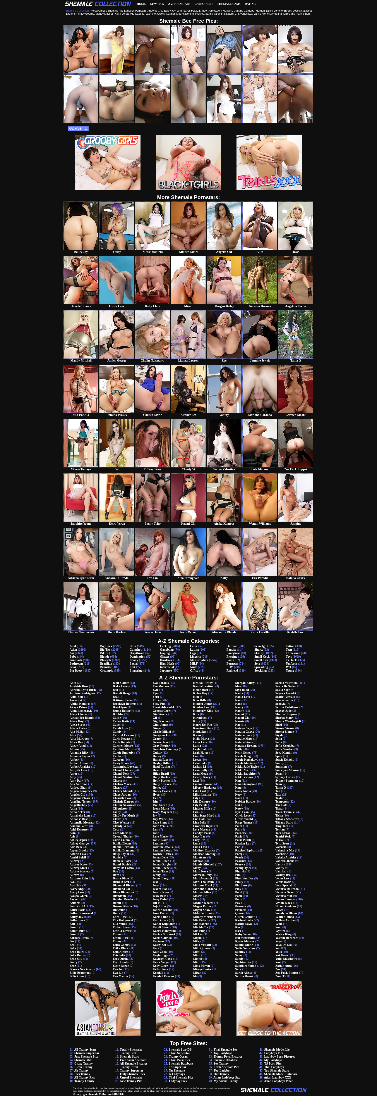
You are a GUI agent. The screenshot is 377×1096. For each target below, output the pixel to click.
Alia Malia (77, 731)
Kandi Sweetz (162, 927)
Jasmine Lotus (162, 850)
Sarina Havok (244, 976)
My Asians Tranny (226, 1081)
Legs (193, 653)
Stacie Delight (284, 759)
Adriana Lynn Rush (83, 689)
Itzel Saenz (160, 805)
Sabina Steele (244, 944)
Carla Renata (121, 742)
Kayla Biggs (160, 955)
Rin (237, 927)
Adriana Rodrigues (82, 693)
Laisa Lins (200, 742)
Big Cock (106, 646)
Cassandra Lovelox (125, 766)
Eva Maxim (120, 976)
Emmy (117, 941)
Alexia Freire (78, 728)
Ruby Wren (243, 934)
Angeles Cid (77, 794)
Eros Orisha (121, 958)
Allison (74, 749)
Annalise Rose (79, 819)
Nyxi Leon (242, 812)
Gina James (160, 724)
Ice (154, 798)
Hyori (156, 794)
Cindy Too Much (124, 815)
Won (278, 927)
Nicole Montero (245, 763)
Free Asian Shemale (133, 1060)
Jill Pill (157, 903)
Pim (238, 875)
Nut (237, 805)
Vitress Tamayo (285, 899)
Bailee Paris (77, 910)
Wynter (280, 930)
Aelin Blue (76, 696)
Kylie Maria (201, 738)
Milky (197, 941)
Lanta (197, 745)
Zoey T (279, 976)
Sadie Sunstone (245, 948)
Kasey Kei (159, 944)
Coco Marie (120, 833)
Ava (72, 882)
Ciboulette (120, 808)
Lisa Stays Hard (203, 815)
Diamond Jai (121, 889)
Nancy (239, 707)
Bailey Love (77, 920)
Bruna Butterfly (123, 710)
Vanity (279, 868)
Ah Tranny (81, 1070)
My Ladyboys (273, 1060)
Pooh (238, 896)
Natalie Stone (244, 742)
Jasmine (158, 843)
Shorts (258, 649)
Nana (238, 703)
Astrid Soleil (78, 857)
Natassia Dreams (246, 745)
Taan (278, 784)
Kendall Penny (203, 682)
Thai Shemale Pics (181, 1077)
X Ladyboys (177, 1074)
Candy (117, 731)
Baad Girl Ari (79, 906)
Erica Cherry (121, 944)
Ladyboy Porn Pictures (279, 1056)
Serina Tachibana (286, 707)
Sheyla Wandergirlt (288, 721)
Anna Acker (77, 812)
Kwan (197, 735)
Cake (116, 724)
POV (229, 667)
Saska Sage (282, 689)
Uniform (291, 663)
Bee (72, 941)
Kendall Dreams (163, 976)
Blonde (104, 656)
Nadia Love (242, 696)
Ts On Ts (291, 660)
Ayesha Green (79, 896)
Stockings (260, 670)
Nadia (239, 693)
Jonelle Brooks (162, 910)
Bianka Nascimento (82, 969)
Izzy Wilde (160, 819)
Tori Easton (283, 833)
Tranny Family (84, 1081)
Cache (117, 717)
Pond (238, 892)
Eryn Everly (121, 962)
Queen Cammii (245, 917)
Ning (238, 787)
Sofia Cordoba (285, 745)
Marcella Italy (202, 875)
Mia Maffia (200, 927)
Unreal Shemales (131, 1077)
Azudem (75, 903)
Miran (197, 972)
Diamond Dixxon (124, 885)
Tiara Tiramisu (285, 812)
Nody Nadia (243, 791)
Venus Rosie (283, 882)
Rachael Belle (244, 920)
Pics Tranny (82, 1074)
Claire (117, 819)
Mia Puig (199, 930)
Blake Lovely (121, 686)
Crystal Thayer (123, 836)
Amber (74, 759)
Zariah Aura (283, 965)
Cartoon (118, 759)
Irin (155, 801)
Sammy (240, 951)
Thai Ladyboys (274, 1067)
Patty (238, 854)
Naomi (239, 714)
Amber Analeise (80, 766)
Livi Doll (199, 819)
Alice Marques (79, 738)
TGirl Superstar (179, 1053)
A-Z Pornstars (179, 3)
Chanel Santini (123, 777)
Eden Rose (120, 917)
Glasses (164, 656)
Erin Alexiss (120, 951)
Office (194, 670)
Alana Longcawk (81, 710)
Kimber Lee (201, 707)
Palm (238, 826)
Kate (156, 948)
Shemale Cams (229, 3)
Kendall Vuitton (203, 686)
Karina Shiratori (164, 934)
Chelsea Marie (122, 784)
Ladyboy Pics (178, 1081)
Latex (193, 646)
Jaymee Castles (163, 854)
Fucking (165, 646)
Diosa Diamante (123, 892)
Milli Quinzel (202, 948)
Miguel (197, 937)
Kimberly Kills (203, 710)
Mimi (196, 951)
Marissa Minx (202, 892)
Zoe (277, 969)
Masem (197, 896)
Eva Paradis (161, 682)
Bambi (74, 927)
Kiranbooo (200, 717)
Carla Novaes (121, 738)
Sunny (279, 763)
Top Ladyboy (222, 1070)
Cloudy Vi (119, 826)
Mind (196, 955)
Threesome (293, 653)
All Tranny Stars (85, 1049)
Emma (117, 934)
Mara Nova (200, 871)
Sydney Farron (285, 777)
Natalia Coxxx (244, 731)
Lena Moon (200, 773)
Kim (196, 696)
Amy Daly (76, 780)
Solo (257, 663)
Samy (239, 955)
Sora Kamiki (283, 752)
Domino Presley (123, 899)
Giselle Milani (162, 731)
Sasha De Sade (285, 686)
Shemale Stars (129, 1056)
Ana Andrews (78, 784)
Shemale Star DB (180, 1049)
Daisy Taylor (121, 854)
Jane (156, 833)
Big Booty (76, 670)
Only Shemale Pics (132, 1074)
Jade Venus (160, 826)
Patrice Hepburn (246, 850)
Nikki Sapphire (245, 773)
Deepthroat (137, 653)
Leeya (197, 759)
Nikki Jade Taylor (247, 766)
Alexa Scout (77, 724)
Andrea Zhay (78, 787)
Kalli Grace (160, 920)
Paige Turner (243, 822)
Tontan (280, 829)
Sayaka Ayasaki (285, 693)
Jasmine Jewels (163, 847)
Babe (73, 656)
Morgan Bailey (245, 682)
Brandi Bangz (122, 693)
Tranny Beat (128, 1053)
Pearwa (240, 864)
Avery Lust (77, 892)
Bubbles (118, 714)
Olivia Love (242, 815)
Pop (237, 899)
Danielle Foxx (122, 861)
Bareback (76, 660)
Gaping (165, 653)
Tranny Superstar (131, 1070)
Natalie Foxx (243, 735)
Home (141, 3)
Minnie (197, 958)
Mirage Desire (202, 969)
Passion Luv (243, 843)
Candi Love (120, 728)
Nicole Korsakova (246, 759)
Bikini (104, 653)
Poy (237, 903)
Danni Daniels (122, 864)
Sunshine (281, 766)
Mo (195, 976)
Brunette (106, 667)
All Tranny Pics (84, 1077)
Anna (73, 808)
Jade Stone (160, 822)
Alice (73, 735)
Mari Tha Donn (203, 882)
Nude (193, 667)
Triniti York (283, 836)
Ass (72, 653)
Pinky (239, 882)
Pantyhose (233, 653)
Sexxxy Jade (283, 710)
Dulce (116, 913)
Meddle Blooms (203, 903)
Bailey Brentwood (81, 913)
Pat (237, 847)
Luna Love (200, 847)
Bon (115, 689)
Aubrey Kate (78, 864)
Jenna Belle (160, 857)
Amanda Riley (79, 752)
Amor (73, 773)
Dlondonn (119, 896)
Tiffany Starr (284, 822)
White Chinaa (284, 917)
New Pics (157, 3)
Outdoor (232, 646)
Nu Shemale (177, 1070)
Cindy (117, 812)
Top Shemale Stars (276, 1070)
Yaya (278, 941)
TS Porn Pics (272, 1063)
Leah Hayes (200, 752)
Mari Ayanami (202, 878)
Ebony (134, 660)
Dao (115, 871)
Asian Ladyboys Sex (226, 1077)
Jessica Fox (160, 889)
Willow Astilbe (285, 920)
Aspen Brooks (79, 850)
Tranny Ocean (178, 1056)
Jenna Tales (160, 871)
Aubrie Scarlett (80, 871)
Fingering (136, 670)
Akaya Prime (78, 707)
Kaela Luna (160, 917)
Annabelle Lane (80, 815)
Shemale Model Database (280, 1074)
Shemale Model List (277, 1049)
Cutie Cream (121, 840)
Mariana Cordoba (205, 889)
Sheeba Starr (284, 717)
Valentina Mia (284, 850)
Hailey (157, 756)
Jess (155, 882)
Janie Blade (160, 840)
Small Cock (262, 656)
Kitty (196, 721)
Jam (155, 829)
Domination (137, 656)
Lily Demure (201, 801)
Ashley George (79, 843)
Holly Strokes (162, 784)
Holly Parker (161, 780)
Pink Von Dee (244, 878)
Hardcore (166, 660)
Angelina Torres (80, 801)
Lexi (196, 780)
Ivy (155, 815)
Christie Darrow (123, 801)
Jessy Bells (159, 896)
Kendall (158, 972)
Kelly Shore (160, 969)
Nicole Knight (244, 756)
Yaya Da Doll (284, 944)
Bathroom (76, 663)
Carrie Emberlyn (124, 752)
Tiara (279, 808)
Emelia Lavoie (122, 930)
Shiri (278, 724)
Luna (196, 843)
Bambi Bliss (77, 930)
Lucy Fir (199, 840)
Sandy (239, 958)
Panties (231, 649)
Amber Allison (79, 763)
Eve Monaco (161, 686)
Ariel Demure (78, 829)
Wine (278, 923)
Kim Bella (199, 700)
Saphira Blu (243, 962)
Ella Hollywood (123, 920)
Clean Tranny (83, 1067)
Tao (277, 791)
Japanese (166, 670)
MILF (194, 663)
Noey (238, 794)
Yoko (278, 951)
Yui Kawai (282, 955)
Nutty (239, 808)
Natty (239, 749)
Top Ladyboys (223, 1053)
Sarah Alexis (243, 972)
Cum (133, 646)
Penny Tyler (243, 868)
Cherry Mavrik (123, 791)
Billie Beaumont (80, 972)
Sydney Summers (286, 780)
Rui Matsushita (245, 937)
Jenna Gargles (162, 864)
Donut (117, 903)
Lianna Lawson (203, 784)
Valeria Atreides (285, 857)
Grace (157, 738)
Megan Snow (201, 910)
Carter (117, 756)
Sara (238, 969)
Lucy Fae (199, 836)
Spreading (261, 667)
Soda (278, 738)
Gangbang (167, 649)
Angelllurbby (78, 805)
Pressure (240, 906)
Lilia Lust (199, 791)
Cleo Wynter (121, 822)
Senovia (280, 703)
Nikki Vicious (244, 777)
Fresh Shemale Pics (226, 1067)
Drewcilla (119, 910)
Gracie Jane (160, 742)
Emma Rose (121, 937)
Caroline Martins (124, 749)
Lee (195, 756)
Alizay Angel (78, 745)
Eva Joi (118, 969)
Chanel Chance (123, 770)
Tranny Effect (129, 1067)
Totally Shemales (131, 1049)
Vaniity (280, 864)
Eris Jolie (119, 955)
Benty (73, 962)
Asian (73, 649)
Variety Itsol (283, 875)
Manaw (198, 861)
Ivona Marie (161, 808)
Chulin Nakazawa (124, 805)
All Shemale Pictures (133, 1063)
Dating (250, 3)
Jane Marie (160, 836)
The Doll (281, 805)
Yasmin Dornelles (286, 937)
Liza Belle (199, 822)
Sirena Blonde (284, 731)
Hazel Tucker (161, 766)
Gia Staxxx (160, 714)
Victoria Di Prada (287, 889)
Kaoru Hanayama (165, 930)
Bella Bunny (78, 955)
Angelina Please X (81, 798)
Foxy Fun (159, 703)
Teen (289, 649)
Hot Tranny (221, 1074)
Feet (132, 667)
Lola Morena (201, 829)
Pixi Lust (241, 885)
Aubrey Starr (78, 868)
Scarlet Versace (285, 696)
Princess (240, 910)
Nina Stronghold (246, 784)
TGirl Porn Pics (179, 1060)
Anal (73, 646)
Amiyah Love (78, 770)
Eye (155, 693)
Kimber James (202, 703)
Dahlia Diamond (124, 850)
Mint (196, 962)
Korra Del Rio (202, 724)
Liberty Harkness (204, 787)
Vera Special (283, 885)
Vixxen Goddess (285, 906)
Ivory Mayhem (162, 812)
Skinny (259, 653)
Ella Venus (120, 923)
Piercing (231, 656)
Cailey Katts (121, 721)
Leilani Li (199, 766)
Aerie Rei (76, 700)
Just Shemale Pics (86, 1056)
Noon (238, 798)
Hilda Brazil (161, 773)
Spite (278, 756)
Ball (72, 923)
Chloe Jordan (122, 794)
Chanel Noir (121, 773)
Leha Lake (200, 763)
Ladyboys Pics (273, 1053)
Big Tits (105, 649)
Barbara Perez (79, 937)
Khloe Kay (200, 693)
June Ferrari (161, 913)
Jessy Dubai (160, 899)
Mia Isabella (201, 923)
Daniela (118, 857)
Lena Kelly (200, 770)
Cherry (117, 787)
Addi (73, 682)
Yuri (278, 962)
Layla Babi (200, 749)
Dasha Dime (121, 878)
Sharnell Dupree (286, 714)
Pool (229, 660)
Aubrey (74, 861)
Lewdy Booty (201, 777)
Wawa (279, 910)
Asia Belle (76, 847)
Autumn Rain (79, 878)
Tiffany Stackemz (287, 819)
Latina (194, 649)
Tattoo (290, 646)
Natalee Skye (243, 728)
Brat (116, 696)
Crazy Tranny (83, 1063)
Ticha (279, 815)
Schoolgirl (261, 646)
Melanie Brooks (203, 913)
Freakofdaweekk (164, 707)
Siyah (279, 735)
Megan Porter (202, 906)
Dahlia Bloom (122, 843)
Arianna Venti (79, 826)
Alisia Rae (76, 742)
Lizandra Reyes (203, 826)
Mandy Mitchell (203, 864)
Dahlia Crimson (123, 847)
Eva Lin (118, 972)
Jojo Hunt (159, 906)
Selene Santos (284, 700)
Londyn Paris (202, 833)
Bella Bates (77, 951)
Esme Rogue (121, 965)
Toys (289, 656)
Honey (157, 787)
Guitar (157, 752)
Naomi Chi (242, 717)
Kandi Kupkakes (164, 923)
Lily (195, 798)
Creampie (106, 670)
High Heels (167, 663)
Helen (156, 770)
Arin (73, 833)
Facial (134, 663)
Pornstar (232, 663)
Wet (288, 667)
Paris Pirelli (243, 840)
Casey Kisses (121, 763)
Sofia (278, 742)
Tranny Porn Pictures (228, 1056)
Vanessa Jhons (284, 861)
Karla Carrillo (162, 937)
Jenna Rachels (162, 868)
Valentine (281, 854)
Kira (196, 714)
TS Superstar (177, 1067)
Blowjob (105, 660)
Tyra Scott (282, 843)
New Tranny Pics (131, 1081)
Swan (279, 773)
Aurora (74, 875)
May (196, 899)
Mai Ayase (199, 857)
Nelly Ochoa (243, 752)
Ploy (238, 889)
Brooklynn (120, 707)
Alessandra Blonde (82, 717)
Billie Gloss (77, 976)
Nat (237, 724)
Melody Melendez (204, 917)
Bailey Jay (76, 917)
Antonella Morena (82, 822)
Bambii (74, 934)
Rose (238, 930)
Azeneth (75, 899)
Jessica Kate (161, 892)
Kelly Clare (160, 965)
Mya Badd (242, 689)
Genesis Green (162, 710)
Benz (73, 965)
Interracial (167, 667)
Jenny (157, 875)
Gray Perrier (161, 745)
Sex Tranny (221, 1063)
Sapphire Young (245, 965)
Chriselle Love (122, 798)
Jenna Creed (161, 861)
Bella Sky (76, 958)
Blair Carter (121, 682)
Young (290, 670)
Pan (237, 829)
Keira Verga (161, 962)
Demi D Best (121, 882)
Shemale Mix (83, 1060)
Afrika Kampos (80, 703)
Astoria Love (78, 854)
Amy (73, 777)
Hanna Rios (160, 759)
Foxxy (157, 700)
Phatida (240, 871)
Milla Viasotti (202, 944)
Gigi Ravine (160, 721)
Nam (238, 700)
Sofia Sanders (284, 749)
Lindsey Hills (201, 808)
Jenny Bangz (161, 878)
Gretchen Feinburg (165, 749)
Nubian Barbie (245, 801)
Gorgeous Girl (162, 735)
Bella (73, 948)
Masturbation (199, 660)
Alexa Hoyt (77, 721)
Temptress (282, 801)
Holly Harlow (162, 777)
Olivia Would (244, 819)
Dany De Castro (123, 868)
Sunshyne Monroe (287, 770)
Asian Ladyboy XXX (277, 1077)
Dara (116, 875)
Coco (116, 829)
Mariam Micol (202, 885)
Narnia (239, 721)
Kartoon (158, 941)
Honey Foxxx (161, 791)
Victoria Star (283, 896)
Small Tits (261, 660)
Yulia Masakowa (286, 958)
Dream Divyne (122, 906)
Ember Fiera (121, 927)
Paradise (241, 833)
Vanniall (280, 871)
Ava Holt (75, 885)
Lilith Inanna (202, 794)
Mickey (198, 934)
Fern (156, 696)
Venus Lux (282, 878)
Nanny (239, 710)
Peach (239, 857)
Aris (72, 836)
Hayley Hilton (162, 763)
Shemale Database (181, 1063)
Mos (238, 686)
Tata (278, 794)
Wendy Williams (286, 913)
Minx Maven (201, 965)
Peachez (240, 861)
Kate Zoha (160, 951)
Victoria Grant (285, 892)
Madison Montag (204, 854)
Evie (155, 689)
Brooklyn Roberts (124, 703)
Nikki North (243, 770)
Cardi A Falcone (123, 735)
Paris (238, 836)
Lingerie (195, 656)
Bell (72, 944)
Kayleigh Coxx (162, 958)
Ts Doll (279, 840)
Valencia (280, 847)
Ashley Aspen (78, 840)
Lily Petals (200, 805)
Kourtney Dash (203, 728)
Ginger (157, 728)
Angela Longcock (81, 791)
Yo (277, 948)
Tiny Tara (281, 826)
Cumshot (136, 649)
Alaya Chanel (78, 714)
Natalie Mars (243, 738)
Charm (117, 780)
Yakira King (283, 934)
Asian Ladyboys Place (278, 1081)
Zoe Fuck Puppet (286, 972)
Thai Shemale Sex (225, 1049)
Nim (238, 780)
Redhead (232, 670)
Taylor (279, 798)
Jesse (156, 885)
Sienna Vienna (284, 728)
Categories (204, 3)
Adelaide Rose (79, 686)
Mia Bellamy (201, 920)
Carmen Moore (123, 745)
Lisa (196, 812)
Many (197, 868)
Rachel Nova (243, 923)
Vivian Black (283, 903)
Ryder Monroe (244, 941)
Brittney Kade (122, 700)
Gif (155, 717)
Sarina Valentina (286, 682)
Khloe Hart (200, 689)
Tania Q (280, 787)
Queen (239, 913)
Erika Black (121, 948)
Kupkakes (199, 731)
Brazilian (106, 663)
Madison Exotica (204, 850)
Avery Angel (78, 889)
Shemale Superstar (86, 1053)
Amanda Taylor (80, 756)
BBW (73, 667)
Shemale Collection (99, 1094)
